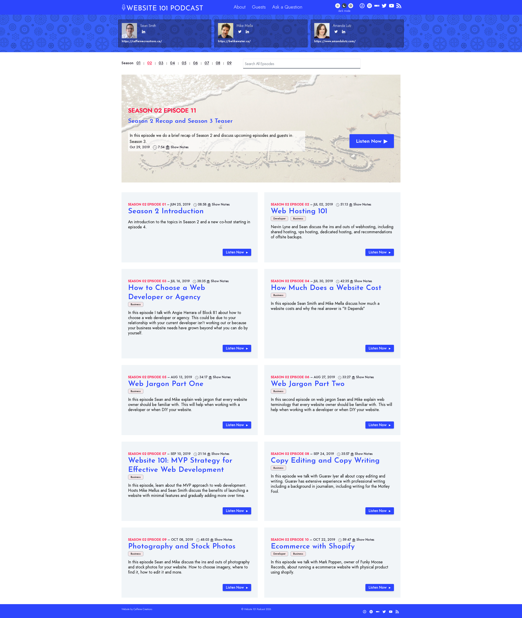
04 (172, 63)
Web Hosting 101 (299, 211)
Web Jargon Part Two (308, 384)
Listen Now (369, 141)
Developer (279, 218)
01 (138, 63)
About (240, 6)
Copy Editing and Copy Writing (325, 460)
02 (149, 63)
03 (161, 63)
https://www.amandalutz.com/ (335, 41)
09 (229, 63)
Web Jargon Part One (165, 384)
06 (195, 63)
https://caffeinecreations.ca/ (142, 41)
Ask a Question (287, 6)
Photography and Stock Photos (182, 546)
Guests (259, 6)
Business (298, 218)
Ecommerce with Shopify (313, 546)
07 (207, 63)
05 (184, 63)
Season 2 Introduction (166, 211)
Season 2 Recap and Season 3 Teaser (180, 121)
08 (218, 63)
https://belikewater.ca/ (234, 41)
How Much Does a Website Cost (326, 288)
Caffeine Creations (143, 609)
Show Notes (179, 147)
